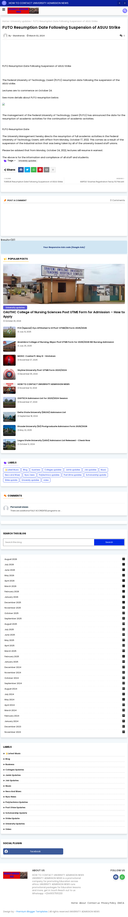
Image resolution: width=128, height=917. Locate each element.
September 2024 (65, 683)
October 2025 (65, 613)
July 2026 (64, 564)
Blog (25, 469)
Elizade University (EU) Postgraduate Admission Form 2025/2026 (52, 426)
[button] (119, 3)
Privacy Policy (108, 903)
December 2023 (65, 726)
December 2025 (64, 602)
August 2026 (64, 559)
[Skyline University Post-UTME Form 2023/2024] (9, 374)
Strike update (11, 480)
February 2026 (64, 591)
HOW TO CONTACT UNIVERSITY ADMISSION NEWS (38, 3)
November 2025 (64, 607)
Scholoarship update (96, 475)
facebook (35, 851)
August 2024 (65, 688)
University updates (21, 21)
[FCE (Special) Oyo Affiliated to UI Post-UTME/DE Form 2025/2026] (9, 332)
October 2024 (65, 678)
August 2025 (65, 624)
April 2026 (64, 580)
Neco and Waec (12, 475)
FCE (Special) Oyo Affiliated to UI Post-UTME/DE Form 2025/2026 (52, 328)
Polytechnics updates (49, 475)
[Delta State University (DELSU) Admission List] (9, 416)
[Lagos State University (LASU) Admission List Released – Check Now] (9, 444)
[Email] (46, 169)
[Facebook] (21, 169)
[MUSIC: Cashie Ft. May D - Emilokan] (9, 360)
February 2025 (64, 656)
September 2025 (64, 618)
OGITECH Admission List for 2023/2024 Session (42, 398)
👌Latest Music (12, 469)
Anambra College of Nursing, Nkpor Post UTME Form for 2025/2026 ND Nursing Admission (65, 342)
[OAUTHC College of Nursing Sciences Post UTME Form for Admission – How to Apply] (64, 284)
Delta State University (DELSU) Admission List (41, 412)
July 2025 (65, 629)
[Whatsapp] (34, 169)
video (46, 480)
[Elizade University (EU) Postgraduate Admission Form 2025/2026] (9, 430)
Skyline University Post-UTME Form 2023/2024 (42, 370)
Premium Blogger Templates (32, 911)
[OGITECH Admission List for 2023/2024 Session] (9, 402)
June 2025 (65, 634)
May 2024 (64, 699)
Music (103, 469)
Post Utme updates (73, 475)
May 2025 (65, 640)
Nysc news (30, 475)
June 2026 (64, 569)
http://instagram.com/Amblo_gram (95, 851)
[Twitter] (27, 169)
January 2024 (64, 721)
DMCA (121, 903)
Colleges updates (53, 469)
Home (5, 21)
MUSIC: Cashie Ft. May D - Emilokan (36, 356)
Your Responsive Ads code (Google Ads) (64, 247)
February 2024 (65, 715)
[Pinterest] (40, 169)
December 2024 (65, 667)
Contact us (93, 903)
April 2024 (65, 705)
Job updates (90, 469)
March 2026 (64, 586)
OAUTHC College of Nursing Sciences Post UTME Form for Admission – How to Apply (64, 314)
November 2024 (65, 672)
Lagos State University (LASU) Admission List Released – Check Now (53, 440)
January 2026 (64, 597)
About (82, 903)
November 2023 (65, 732)
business (36, 469)
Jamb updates (73, 469)
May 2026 (64, 575)
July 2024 (64, 694)
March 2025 (65, 651)
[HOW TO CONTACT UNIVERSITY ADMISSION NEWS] (9, 388)
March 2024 (65, 710)
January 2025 (65, 661)
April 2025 (65, 645)
